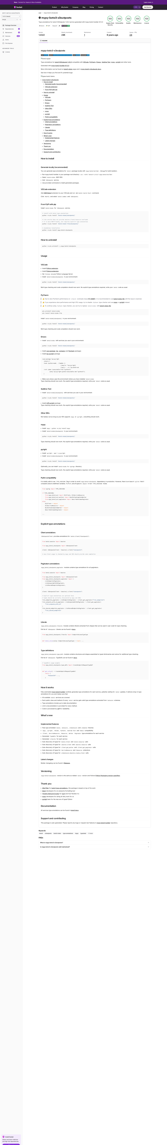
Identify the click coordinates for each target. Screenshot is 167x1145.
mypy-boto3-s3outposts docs (91, 69)
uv (104, 171)
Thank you (47, 146)
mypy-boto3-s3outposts (50, 80)
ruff (58, 709)
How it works (48, 133)
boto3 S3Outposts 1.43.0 (63, 62)
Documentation (49, 149)
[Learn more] (20, 19)
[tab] (43, 40)
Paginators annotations (53, 124)
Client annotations (51, 122)
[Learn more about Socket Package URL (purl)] (59, 25)
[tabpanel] (95, 434)
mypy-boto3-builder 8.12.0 (60, 65)
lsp (57, 351)
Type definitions (50, 130)
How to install (48, 82)
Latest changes (50, 141)
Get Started (147, 7)
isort (63, 794)
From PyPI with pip (51, 89)
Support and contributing (52, 152)
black (44, 791)
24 (130, 35)
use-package (50, 351)
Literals (47, 127)
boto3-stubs (68, 69)
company (62, 351)
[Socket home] (18, 7)
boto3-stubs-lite (119, 299)
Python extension (52, 268)
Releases (67, 763)
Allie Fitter (45, 788)
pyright (118, 62)
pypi (40, 13)
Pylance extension (52, 271)
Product (54, 7)
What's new (48, 136)
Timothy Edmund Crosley (50, 794)
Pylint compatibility (51, 117)
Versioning (47, 143)
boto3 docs (75, 810)
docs (73, 629)
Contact (100, 7)
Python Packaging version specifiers (108, 775)
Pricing (92, 7)
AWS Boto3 (48, 193)
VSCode (86, 62)
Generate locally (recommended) (56, 84)
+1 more (90, 833)
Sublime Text (106, 62)
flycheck (71, 351)
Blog (84, 7)
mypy (113, 62)
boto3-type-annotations (60, 788)
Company (75, 7)
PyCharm (92, 62)
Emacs (98, 62)
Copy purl (54, 25)
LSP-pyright (50, 403)
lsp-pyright (50, 354)
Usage (46, 95)
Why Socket (64, 7)
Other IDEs (48, 108)
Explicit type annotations (52, 120)
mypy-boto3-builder (58, 692)
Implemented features (52, 138)
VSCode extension (51, 87)
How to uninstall (49, 92)
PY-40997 (91, 299)
